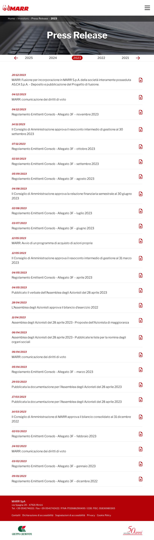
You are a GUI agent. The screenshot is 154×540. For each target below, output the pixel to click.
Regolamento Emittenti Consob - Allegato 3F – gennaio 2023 (54, 466)
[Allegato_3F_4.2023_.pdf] (140, 275)
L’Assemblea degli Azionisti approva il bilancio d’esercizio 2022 (55, 307)
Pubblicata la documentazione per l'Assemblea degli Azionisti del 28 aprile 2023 (67, 387)
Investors (23, 18)
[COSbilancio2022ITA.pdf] (140, 417)
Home (11, 18)
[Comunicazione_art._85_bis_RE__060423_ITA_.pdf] (140, 354)
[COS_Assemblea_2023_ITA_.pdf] (140, 305)
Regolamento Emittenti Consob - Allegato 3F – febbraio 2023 (54, 436)
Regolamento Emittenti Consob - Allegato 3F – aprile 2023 (52, 277)
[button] (16, 58)
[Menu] (147, 8)
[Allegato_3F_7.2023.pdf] (140, 211)
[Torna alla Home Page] (15, 8)
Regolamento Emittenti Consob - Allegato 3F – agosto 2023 (53, 179)
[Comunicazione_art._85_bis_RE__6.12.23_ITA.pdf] (140, 97)
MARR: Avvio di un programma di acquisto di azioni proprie (52, 243)
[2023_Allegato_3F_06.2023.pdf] (140, 226)
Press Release (39, 18)
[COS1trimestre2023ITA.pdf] (140, 258)
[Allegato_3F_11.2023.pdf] (140, 112)
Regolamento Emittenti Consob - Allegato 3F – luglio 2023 (52, 213)
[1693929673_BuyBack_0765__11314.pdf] (140, 176)
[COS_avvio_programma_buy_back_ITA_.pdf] (140, 241)
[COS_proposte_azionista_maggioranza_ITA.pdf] (140, 320)
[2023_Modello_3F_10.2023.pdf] (140, 146)
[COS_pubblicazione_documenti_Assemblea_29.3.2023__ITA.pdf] (140, 384)
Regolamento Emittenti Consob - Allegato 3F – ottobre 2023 (53, 149)
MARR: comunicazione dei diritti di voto (39, 99)
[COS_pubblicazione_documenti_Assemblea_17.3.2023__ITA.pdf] (140, 399)
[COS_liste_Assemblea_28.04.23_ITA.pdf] (140, 337)
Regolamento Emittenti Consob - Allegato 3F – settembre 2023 (55, 164)
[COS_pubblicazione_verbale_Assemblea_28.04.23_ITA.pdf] (140, 290)
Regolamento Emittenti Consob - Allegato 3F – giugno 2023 (53, 228)
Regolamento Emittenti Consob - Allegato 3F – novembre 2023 (55, 114)
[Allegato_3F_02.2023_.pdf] (140, 434)
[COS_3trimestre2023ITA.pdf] (140, 129)
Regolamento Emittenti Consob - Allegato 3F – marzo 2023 (52, 372)
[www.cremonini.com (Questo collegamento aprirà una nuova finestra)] (22, 530)
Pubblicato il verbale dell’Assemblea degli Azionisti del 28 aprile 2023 (59, 292)
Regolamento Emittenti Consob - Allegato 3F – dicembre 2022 (54, 481)
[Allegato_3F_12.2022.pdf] (140, 479)
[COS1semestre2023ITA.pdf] (140, 193)
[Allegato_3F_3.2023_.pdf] (140, 369)
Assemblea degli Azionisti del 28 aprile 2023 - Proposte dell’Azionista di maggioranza (70, 322)
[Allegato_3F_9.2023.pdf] (140, 161)
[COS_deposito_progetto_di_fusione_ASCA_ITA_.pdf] (140, 80)
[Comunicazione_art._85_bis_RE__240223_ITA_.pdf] (140, 449)
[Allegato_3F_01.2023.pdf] (140, 464)
